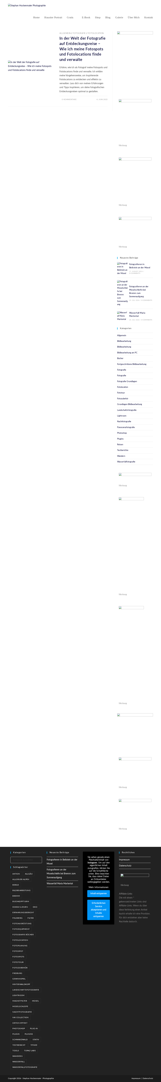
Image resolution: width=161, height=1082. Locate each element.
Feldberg (17, 918)
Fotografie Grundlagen (127, 381)
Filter (31, 918)
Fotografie (79, 33)
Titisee (34, 1045)
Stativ (36, 1039)
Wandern (121, 456)
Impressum (124, 860)
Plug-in (34, 1028)
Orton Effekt (19, 1023)
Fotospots (18, 957)
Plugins (120, 439)
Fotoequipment (21, 929)
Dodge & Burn (20, 907)
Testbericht (18, 1045)
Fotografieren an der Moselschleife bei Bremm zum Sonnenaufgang (61, 874)
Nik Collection (20, 1017)
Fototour (121, 393)
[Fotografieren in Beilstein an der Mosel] (122, 268)
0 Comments (134, 273)
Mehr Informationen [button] (98, 887)
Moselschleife (20, 1006)
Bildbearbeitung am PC (127, 353)
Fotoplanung (19, 946)
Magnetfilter (19, 1001)
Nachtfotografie (124, 422)
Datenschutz (125, 866)
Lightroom (121, 416)
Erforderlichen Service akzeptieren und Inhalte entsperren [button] (98, 910)
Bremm (16, 896)
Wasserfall (18, 1062)
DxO (35, 907)
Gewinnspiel (18, 979)
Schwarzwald (20, 1039)
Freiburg (17, 973)
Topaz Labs (30, 1051)
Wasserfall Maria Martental (60, 884)
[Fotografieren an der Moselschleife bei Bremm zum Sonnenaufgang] (122, 293)
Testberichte (122, 450)
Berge (15, 885)
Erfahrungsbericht (23, 912)
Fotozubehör (122, 399)
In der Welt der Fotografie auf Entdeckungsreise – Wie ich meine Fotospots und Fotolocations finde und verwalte (82, 49)
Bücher (120, 358)
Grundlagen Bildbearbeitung (129, 404)
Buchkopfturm (20, 901)
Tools (15, 1051)
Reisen (120, 445)
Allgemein (65, 33)
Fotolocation (96, 33)
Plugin (15, 1034)
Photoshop (122, 433)
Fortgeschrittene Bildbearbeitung (131, 364)
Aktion (16, 874)
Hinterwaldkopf (21, 984)
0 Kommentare (69, 99)
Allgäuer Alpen (20, 879)
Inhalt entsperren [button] (98, 893)
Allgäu (29, 874)
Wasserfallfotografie (126, 462)
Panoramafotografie (126, 427)
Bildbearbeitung (124, 341)
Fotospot (17, 951)
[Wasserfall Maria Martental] (122, 316)
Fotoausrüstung (22, 923)
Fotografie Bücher (23, 935)
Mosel (35, 1001)
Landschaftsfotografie (126, 410)
